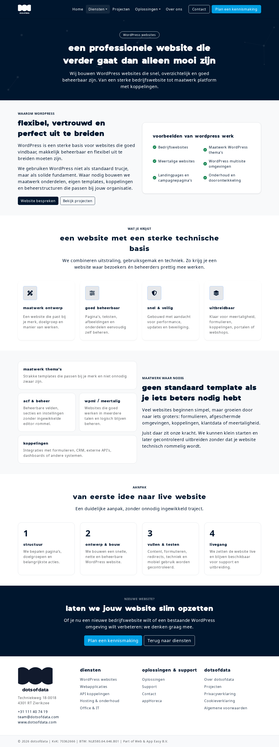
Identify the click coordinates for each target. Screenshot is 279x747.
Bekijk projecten (77, 200)
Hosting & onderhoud (99, 700)
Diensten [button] (96, 9)
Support (149, 686)
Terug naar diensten (169, 640)
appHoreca (152, 700)
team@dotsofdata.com (38, 717)
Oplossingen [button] (146, 9)
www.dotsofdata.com (37, 722)
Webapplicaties (93, 686)
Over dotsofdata (219, 679)
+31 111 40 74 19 (33, 711)
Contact (199, 9)
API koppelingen (95, 693)
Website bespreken (38, 200)
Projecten (121, 9)
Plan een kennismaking (236, 9)
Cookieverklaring (219, 700)
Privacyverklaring (220, 693)
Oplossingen (153, 679)
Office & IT (89, 708)
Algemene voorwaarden (225, 708)
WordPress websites (98, 679)
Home (77, 9)
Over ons (174, 9)
